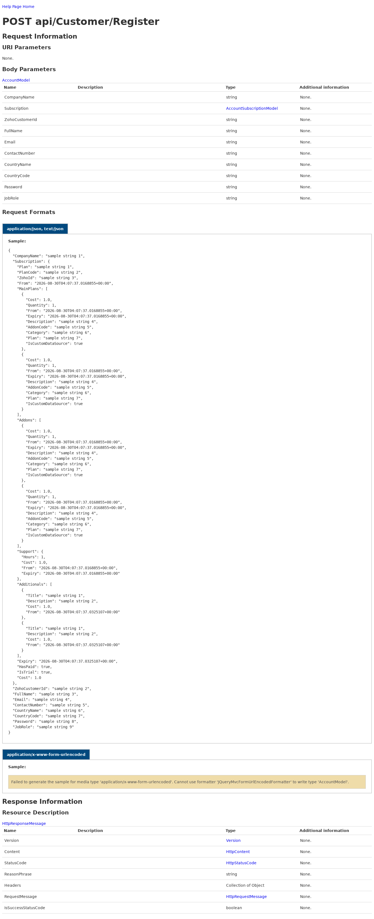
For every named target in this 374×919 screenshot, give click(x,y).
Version (233, 840)
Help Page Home (18, 6)
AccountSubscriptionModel (252, 108)
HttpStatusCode (241, 863)
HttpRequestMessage (246, 896)
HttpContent (238, 851)
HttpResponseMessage (24, 823)
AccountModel (16, 80)
